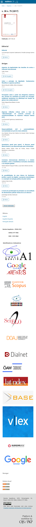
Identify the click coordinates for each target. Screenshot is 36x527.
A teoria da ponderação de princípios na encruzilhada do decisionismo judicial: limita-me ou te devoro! (18, 191)
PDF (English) (7, 76)
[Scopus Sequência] (15, 291)
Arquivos (9, 6)
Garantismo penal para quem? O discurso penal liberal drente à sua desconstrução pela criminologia (18, 145)
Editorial (4, 50)
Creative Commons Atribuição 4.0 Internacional (17, 508)
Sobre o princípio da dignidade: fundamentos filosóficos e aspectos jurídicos (18, 82)
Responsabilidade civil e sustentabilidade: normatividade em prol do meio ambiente (18, 130)
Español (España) (8, 219)
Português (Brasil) (8, 221)
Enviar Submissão (9, 206)
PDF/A (6, 57)
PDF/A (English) (8, 90)
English (5, 216)
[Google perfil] (16, 274)
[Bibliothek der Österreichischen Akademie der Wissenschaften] (12, 371)
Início (3, 6)
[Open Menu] (1, 2)
